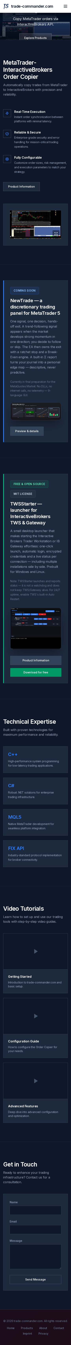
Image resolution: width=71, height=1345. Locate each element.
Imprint (27, 1333)
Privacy (43, 1333)
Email (13, 1221)
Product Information (21, 186)
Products (27, 1328)
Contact (58, 1328)
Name (14, 1202)
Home (11, 1328)
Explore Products (35, 38)
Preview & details (27, 431)
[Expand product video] (35, 224)
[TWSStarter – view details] (35, 628)
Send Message (35, 1279)
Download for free (35, 672)
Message (16, 1240)
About (43, 1328)
